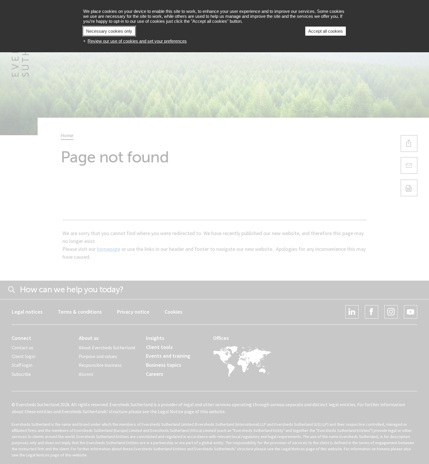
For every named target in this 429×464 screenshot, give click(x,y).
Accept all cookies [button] (325, 31)
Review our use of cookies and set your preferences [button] (137, 41)
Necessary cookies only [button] (109, 31)
